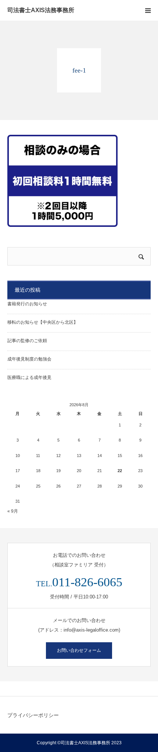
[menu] (147, 10)
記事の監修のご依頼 (27, 340)
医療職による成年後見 (29, 377)
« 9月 (12, 511)
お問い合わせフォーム (79, 650)
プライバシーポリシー (33, 715)
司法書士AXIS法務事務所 (40, 10)
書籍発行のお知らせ (27, 303)
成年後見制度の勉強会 (29, 359)
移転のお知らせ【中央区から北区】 (42, 322)
